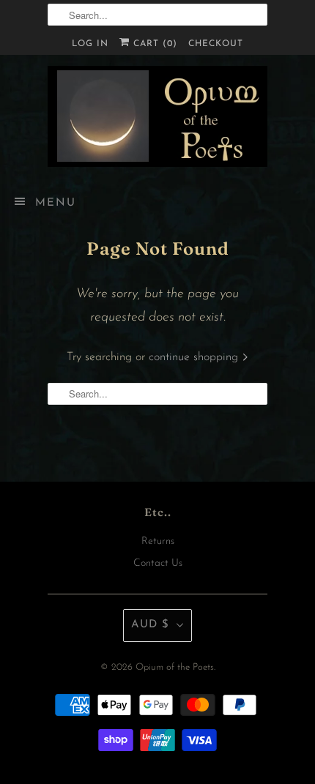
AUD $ (150, 624)
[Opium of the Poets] (157, 116)
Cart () (153, 44)
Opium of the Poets (175, 667)
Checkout (215, 44)
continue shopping (195, 357)
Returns (157, 541)
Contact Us (157, 563)
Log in (90, 44)
